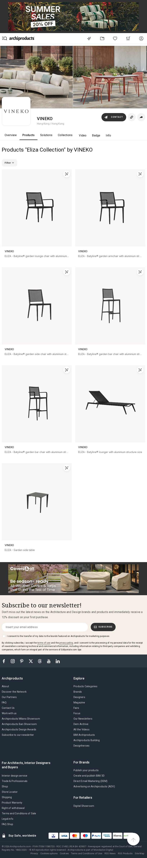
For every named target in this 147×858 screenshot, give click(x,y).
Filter (8, 162)
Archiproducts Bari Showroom (19, 724)
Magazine (79, 702)
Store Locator (10, 791)
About (5, 686)
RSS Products (125, 853)
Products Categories (85, 686)
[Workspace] (102, 38)
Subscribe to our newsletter (18, 734)
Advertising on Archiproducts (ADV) (94, 786)
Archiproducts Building (87, 740)
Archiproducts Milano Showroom (21, 718)
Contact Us (8, 707)
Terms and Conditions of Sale (19, 813)
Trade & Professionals (14, 781)
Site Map (139, 853)
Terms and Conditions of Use (86, 853)
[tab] (14, 678)
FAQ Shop (7, 824)
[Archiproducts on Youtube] (49, 661)
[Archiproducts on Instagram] (13, 661)
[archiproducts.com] (21, 38)
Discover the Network (14, 691)
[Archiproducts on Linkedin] (58, 661)
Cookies (64, 853)
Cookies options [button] (49, 853)
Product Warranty (12, 802)
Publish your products (86, 770)
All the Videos (81, 729)
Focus (77, 713)
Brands (78, 691)
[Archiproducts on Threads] (40, 661)
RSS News (110, 853)
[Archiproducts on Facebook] (5, 661)
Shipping (7, 797)
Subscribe (105, 626)
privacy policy (66, 643)
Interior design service (14, 775)
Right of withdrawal (13, 808)
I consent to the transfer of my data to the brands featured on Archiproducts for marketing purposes (58, 636)
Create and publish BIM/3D (89, 775)
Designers (79, 697)
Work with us (9, 713)
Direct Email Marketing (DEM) (91, 781)
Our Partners (9, 697)
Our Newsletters (83, 718)
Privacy (34, 853)
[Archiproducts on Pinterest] (22, 661)
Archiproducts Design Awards (19, 729)
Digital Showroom (84, 805)
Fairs (76, 707)
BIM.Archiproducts (84, 734)
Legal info (7, 818)
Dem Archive (81, 724)
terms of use (43, 643)
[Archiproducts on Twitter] (31, 661)
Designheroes (81, 745)
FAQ (4, 702)
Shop (5, 786)
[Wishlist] (115, 38)
